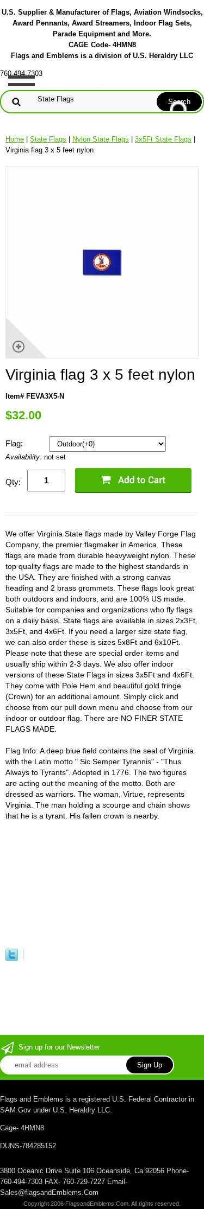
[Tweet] (11, 959)
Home (14, 139)
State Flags (48, 139)
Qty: (13, 482)
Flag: (15, 443)
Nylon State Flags (100, 139)
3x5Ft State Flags (163, 139)
